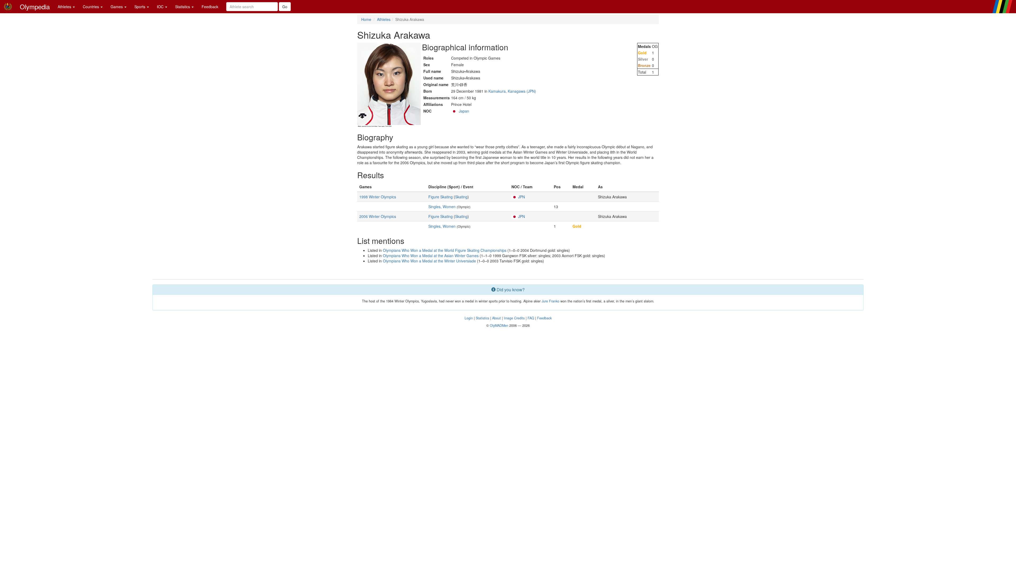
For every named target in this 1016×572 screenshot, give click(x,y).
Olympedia (35, 6)
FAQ (531, 318)
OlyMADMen (499, 325)
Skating (461, 196)
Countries (91, 6)
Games (117, 6)
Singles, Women (442, 206)
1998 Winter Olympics (377, 196)
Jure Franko (550, 301)
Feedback (210, 6)
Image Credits (514, 318)
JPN (521, 196)
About (496, 318)
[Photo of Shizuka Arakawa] (389, 85)
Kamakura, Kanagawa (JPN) (512, 91)
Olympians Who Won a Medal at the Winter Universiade (429, 260)
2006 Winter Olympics (377, 216)
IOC (161, 6)
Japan (464, 111)
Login (469, 318)
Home (366, 19)
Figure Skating (440, 196)
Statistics (183, 6)
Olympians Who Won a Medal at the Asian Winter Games (431, 255)
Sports (140, 6)
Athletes (65, 6)
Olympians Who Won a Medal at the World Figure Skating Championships (444, 250)
